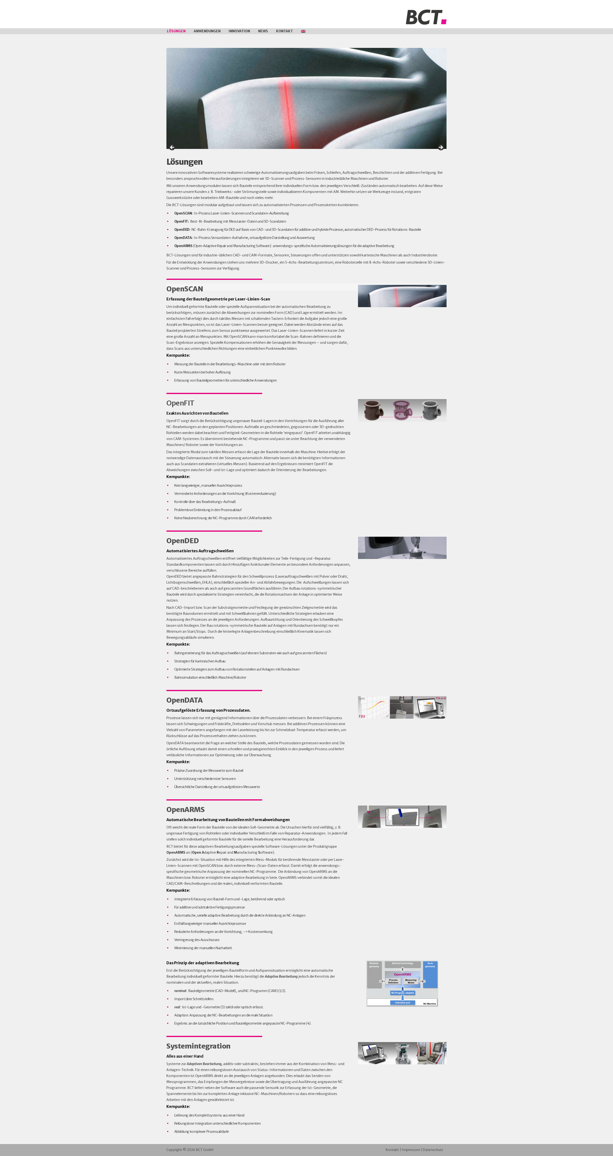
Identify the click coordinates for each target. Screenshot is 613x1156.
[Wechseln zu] (303, 31)
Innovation (239, 31)
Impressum (411, 1150)
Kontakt (284, 31)
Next (440, 147)
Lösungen (176, 31)
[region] (306, 98)
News (263, 31)
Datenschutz (433, 1150)
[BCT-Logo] (426, 17)
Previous (172, 147)
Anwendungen (207, 31)
